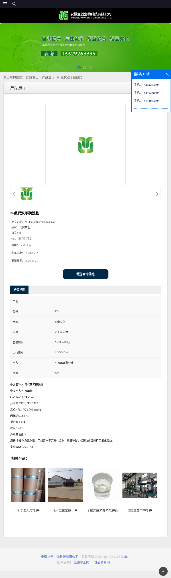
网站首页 (32, 77)
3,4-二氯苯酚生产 (65, 510)
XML (124, 556)
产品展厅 (48, 77)
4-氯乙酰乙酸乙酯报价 (102, 510)
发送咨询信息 (85, 274)
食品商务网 (102, 562)
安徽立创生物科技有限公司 (59, 556)
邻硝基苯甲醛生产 (139, 510)
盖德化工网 (81, 562)
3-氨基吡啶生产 (28, 510)
